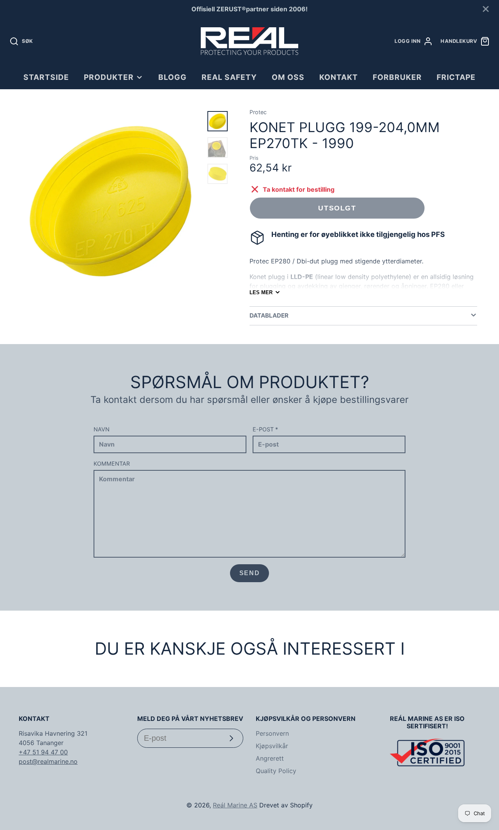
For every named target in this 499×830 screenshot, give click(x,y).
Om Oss (288, 77)
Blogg (172, 77)
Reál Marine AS (235, 805)
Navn (102, 429)
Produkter (109, 77)
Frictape (456, 77)
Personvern (272, 733)
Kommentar (112, 463)
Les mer (261, 292)
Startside (46, 77)
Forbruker (397, 77)
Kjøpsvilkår (272, 746)
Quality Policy (276, 771)
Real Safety (229, 77)
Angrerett (270, 758)
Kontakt (338, 77)
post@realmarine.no (48, 761)
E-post (265, 429)
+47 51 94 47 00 (43, 752)
